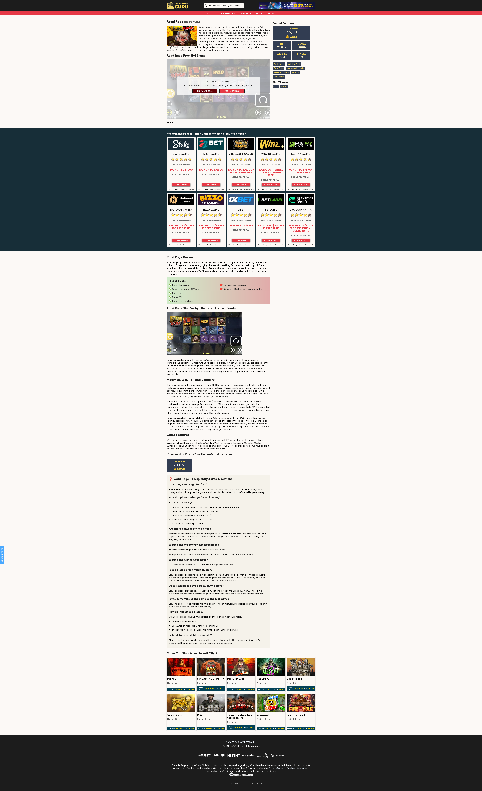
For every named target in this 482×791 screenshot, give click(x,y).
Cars (275, 86)
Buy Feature (278, 64)
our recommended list (227, 507)
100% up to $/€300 (211, 169)
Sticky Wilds (278, 76)
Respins (295, 72)
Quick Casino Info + (181, 165)
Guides (271, 13)
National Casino (181, 209)
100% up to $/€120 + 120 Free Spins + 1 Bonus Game (300, 228)
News (259, 13)
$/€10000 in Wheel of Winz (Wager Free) (271, 172)
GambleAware (276, 768)
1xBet (241, 209)
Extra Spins (278, 68)
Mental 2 (172, 678)
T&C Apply (175, 189)
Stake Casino (181, 153)
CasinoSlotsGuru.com (236, 783)
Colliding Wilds (294, 64)
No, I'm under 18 (205, 91)
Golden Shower (175, 714)
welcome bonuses (232, 533)
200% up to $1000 (181, 169)
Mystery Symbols (281, 72)
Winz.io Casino (271, 153)
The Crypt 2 (263, 678)
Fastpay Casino (301, 153)
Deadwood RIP (295, 678)
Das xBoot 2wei (235, 678)
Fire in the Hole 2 (296, 714)
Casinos (246, 13)
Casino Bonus (228, 13)
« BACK (170, 122)
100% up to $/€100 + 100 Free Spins (301, 171)
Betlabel (271, 209)
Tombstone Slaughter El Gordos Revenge (240, 716)
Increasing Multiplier (296, 68)
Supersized (263, 714)
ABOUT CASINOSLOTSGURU (241, 742)
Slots (210, 13)
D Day (200, 714)
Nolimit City (192, 21)
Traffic (284, 86)
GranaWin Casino (301, 209)
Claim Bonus (181, 185)
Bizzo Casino (211, 209)
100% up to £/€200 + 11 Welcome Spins (241, 171)
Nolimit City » (173, 683)
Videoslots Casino (241, 153)
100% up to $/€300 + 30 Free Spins (271, 227)
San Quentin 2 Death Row (210, 678)
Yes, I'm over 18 (232, 91)
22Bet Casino (211, 153)
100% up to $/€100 (241, 225)
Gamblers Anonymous (298, 768)
